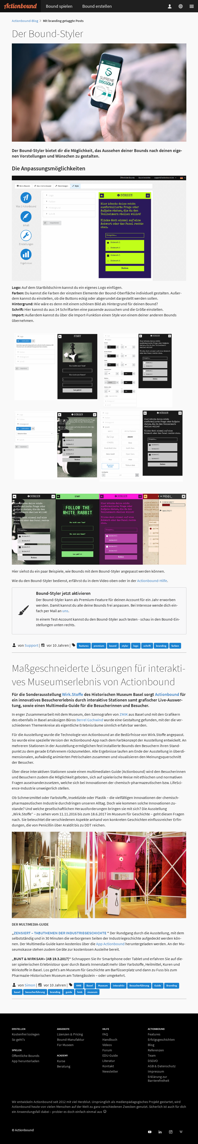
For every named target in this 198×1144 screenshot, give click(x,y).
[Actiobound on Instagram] (170, 1132)
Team (152, 1055)
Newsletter (110, 1071)
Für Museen (65, 1045)
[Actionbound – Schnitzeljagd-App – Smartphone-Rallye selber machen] (20, 6)
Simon (30, 985)
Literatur (108, 1061)
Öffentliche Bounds (25, 1056)
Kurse (61, 1061)
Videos (107, 1045)
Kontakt (108, 1066)
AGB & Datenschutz (162, 1066)
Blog (151, 1045)
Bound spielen (59, 6)
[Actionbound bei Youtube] (149, 1132)
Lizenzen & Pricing (70, 1034)
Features (154, 1034)
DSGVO (153, 1061)
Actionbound (167, 694)
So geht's (18, 1039)
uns (65, 610)
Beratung (63, 1066)
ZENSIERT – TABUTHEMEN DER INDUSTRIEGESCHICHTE (60, 932)
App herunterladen (25, 1061)
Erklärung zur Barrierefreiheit (158, 1078)
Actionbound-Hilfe (152, 580)
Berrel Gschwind (90, 719)
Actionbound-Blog (25, 20)
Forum (107, 1050)
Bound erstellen (97, 6)
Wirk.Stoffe (72, 694)
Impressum (156, 1071)
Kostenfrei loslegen (26, 1034)
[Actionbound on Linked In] (160, 1132)
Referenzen (156, 1050)
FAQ (105, 1034)
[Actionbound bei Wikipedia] (181, 1132)
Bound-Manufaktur (70, 1039)
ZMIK (124, 714)
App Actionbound (110, 943)
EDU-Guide (110, 1055)
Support (31, 645)
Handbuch (109, 1039)
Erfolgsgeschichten (161, 1039)
